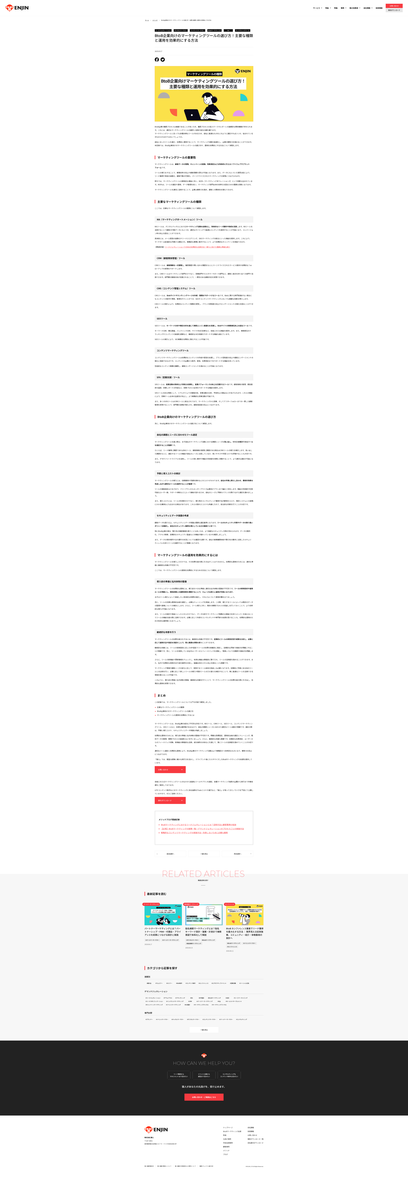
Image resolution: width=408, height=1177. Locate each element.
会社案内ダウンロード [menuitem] (256, 1143)
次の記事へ (237, 854)
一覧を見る (204, 854)
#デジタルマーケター (192, 940)
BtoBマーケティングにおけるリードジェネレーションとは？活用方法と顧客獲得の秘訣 (198, 824)
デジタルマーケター (180, 30)
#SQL (219, 1001)
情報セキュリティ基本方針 (206, 1166)
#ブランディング (180, 998)
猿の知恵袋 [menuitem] (354, 8)
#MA (191, 998)
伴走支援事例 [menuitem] (228, 1143)
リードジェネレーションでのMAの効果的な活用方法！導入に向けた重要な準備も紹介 (197, 247)
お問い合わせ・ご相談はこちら (204, 1097)
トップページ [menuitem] (228, 1127)
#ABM (227, 998)
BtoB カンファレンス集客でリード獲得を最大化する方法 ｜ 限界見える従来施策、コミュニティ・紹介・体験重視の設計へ (244, 933)
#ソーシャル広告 (244, 983)
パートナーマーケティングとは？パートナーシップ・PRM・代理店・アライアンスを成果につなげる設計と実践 (162, 931)
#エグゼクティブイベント (219, 983)
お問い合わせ (394, 6)
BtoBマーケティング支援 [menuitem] (232, 1131)
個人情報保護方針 (149, 1166)
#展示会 (149, 983)
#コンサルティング (241, 1019)
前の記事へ (170, 854)
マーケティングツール (242, 30)
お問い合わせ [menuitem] (252, 1135)
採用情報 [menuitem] (379, 8)
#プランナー (149, 1019)
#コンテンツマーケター (209, 1019)
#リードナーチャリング (240, 998)
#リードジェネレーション (153, 998)
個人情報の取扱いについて (164, 1166)
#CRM (190, 1001)
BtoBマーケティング (214, 30)
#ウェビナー (159, 983)
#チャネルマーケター (178, 1019)
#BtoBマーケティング (208, 940)
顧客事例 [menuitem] (226, 1147)
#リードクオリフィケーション (154, 1001)
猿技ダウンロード (394, 10)
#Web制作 (179, 983)
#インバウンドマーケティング (174, 1001)
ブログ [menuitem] (225, 1154)
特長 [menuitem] (327, 8)
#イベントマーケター (249, 943)
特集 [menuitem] (336, 8)
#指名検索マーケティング (193, 943)
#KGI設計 (187, 1005)
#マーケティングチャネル (201, 1005)
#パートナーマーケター (152, 940)
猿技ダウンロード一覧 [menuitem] (256, 1139)
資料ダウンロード (165, 800)
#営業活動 (233, 983)
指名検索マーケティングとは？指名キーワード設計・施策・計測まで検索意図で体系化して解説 (203, 931)
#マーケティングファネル (219, 1005)
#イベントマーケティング (173, 1005)
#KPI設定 (201, 998)
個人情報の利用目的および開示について (185, 1166)
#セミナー (169, 983)
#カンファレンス (232, 947)
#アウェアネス (168, 998)
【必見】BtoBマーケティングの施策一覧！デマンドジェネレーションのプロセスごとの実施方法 (202, 828)
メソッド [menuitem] (226, 1150)
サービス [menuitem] (316, 8)
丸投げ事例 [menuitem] (227, 1139)
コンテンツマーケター (197, 30)
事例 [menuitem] (342, 8)
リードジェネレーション (163, 30)
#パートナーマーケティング (170, 940)
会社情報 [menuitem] (366, 8)
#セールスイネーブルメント (234, 1001)
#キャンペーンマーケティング (154, 1005)
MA (228, 30)
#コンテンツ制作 (190, 983)
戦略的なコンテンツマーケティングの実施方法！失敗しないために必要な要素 (194, 832)
